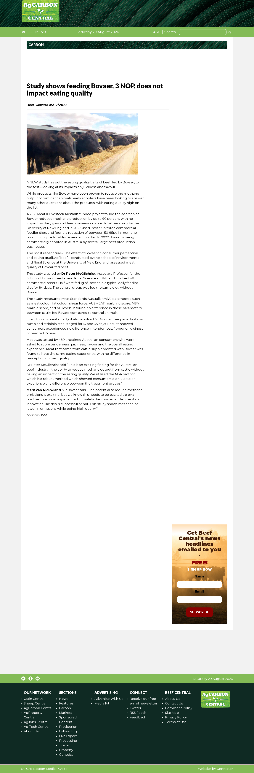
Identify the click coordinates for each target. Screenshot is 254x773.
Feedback (138, 717)
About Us (31, 731)
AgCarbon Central (38, 708)
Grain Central (34, 699)
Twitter (135, 708)
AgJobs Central (36, 722)
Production (68, 726)
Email (199, 591)
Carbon (65, 708)
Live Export (68, 736)
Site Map (172, 713)
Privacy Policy (176, 717)
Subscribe (199, 612)
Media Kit (101, 703)
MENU (40, 32)
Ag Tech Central (37, 726)
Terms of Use (176, 722)
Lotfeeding (68, 731)
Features (66, 703)
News (63, 699)
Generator (225, 769)
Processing (68, 740)
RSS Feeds (138, 713)
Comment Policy (178, 708)
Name (199, 576)
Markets (65, 713)
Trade (64, 745)
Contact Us (174, 703)
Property (66, 750)
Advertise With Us (108, 699)
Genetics (66, 754)
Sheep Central (35, 703)
